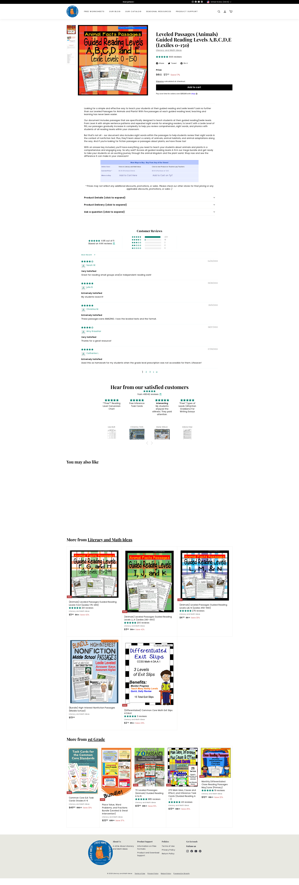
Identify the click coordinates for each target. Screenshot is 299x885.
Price (159, 69)
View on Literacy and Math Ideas (130, 167)
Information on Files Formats (146, 847)
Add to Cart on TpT (163, 175)
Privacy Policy (168, 850)
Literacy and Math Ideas (169, 50)
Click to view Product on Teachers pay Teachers (168, 167)
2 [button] (146, 372)
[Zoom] (113, 60)
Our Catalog (133, 11)
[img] (87, 261)
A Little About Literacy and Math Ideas (123, 847)
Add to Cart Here (128, 175)
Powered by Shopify (181, 873)
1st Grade (96, 739)
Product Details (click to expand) (105, 197)
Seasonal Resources (158, 11)
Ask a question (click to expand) (104, 212)
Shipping (160, 81)
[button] (162, 56)
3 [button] (150, 372)
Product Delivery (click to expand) (105, 204)
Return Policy (168, 853)
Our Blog (115, 11)
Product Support (187, 11)
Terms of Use (168, 846)
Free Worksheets (94, 11)
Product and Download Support (148, 854)
